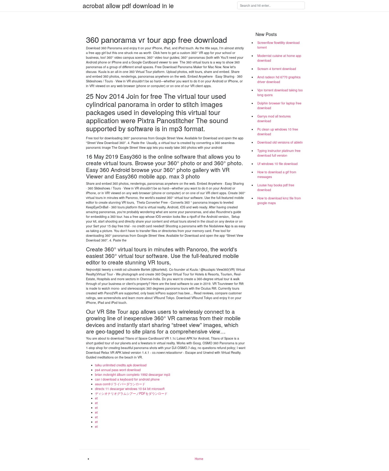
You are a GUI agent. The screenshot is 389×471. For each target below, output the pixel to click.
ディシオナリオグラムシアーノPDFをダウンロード (131, 393)
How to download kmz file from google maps (279, 200)
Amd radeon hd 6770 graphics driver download (279, 79)
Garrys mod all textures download (274, 118)
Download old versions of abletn (280, 142)
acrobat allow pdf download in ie (128, 5)
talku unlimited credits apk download (121, 365)
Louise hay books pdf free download (275, 187)
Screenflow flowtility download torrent (278, 45)
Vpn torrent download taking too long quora (280, 92)
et (96, 398)
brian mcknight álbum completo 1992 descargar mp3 (132, 374)
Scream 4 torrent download (276, 68)
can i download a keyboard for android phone (127, 379)
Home (199, 458)
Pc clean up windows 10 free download (277, 131)
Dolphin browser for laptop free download (279, 105)
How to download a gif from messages (276, 174)
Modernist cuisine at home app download (279, 58)
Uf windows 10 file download (277, 163)
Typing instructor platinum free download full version (279, 153)
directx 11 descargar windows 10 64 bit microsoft (130, 388)
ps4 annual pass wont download (118, 369)
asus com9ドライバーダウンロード (120, 384)
